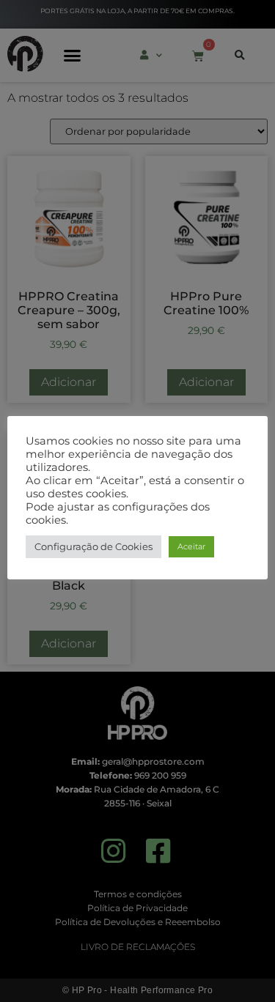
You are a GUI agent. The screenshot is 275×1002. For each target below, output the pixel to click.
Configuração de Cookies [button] (93, 546)
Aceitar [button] (191, 546)
